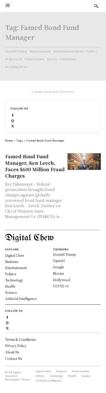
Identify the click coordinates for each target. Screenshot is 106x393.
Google (58, 267)
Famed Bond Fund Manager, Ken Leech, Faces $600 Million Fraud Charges (35, 166)
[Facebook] (13, 115)
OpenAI (59, 260)
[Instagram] (13, 120)
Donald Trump (64, 254)
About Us (12, 352)
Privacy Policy (15, 345)
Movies (58, 273)
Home (9, 140)
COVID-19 (61, 286)
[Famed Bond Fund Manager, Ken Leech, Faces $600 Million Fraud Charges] (84, 161)
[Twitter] (13, 125)
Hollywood (61, 280)
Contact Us (13, 358)
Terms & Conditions (20, 339)
